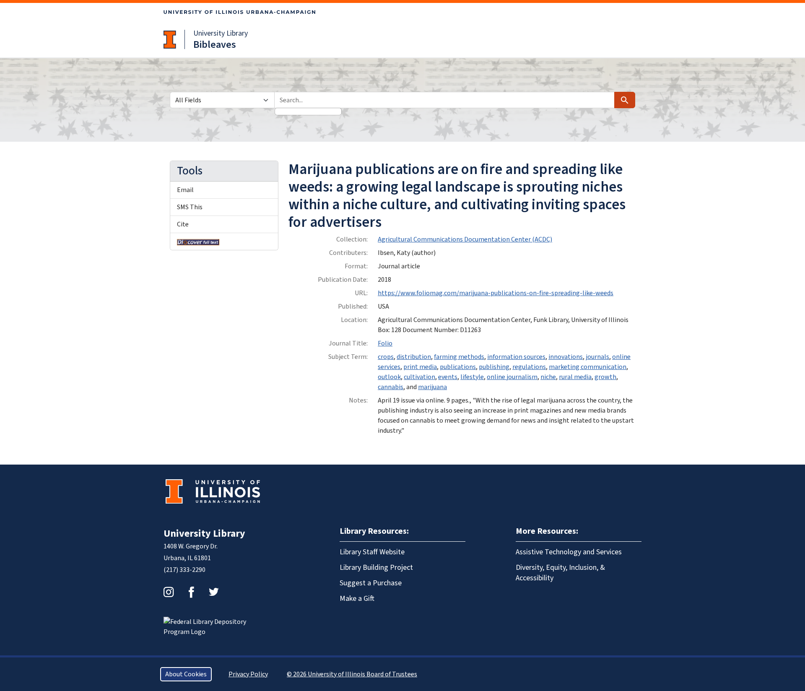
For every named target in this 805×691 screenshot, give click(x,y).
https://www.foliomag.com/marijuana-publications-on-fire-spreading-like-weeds (495, 293)
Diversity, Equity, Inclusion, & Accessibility (560, 572)
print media (420, 366)
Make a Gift (357, 598)
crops (386, 356)
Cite (183, 224)
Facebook (191, 592)
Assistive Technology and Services (569, 552)
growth (605, 377)
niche (548, 377)
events (447, 377)
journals (597, 356)
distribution (414, 356)
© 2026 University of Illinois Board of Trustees (352, 674)
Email (185, 190)
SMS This (190, 207)
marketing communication (587, 366)
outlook (389, 377)
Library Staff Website (372, 552)
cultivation (419, 377)
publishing (494, 366)
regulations (529, 366)
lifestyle (472, 377)
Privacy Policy (248, 674)
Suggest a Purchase (371, 583)
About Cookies (186, 674)
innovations (565, 356)
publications (458, 366)
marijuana (432, 387)
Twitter (214, 592)
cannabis (390, 387)
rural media (575, 377)
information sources (516, 356)
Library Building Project (376, 567)
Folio (385, 343)
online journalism (512, 377)
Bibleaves (214, 44)
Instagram (168, 592)
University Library (220, 33)
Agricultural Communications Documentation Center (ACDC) (465, 239)
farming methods (459, 356)
